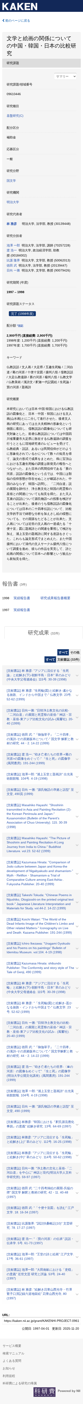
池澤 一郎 (13, 245)
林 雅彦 (12, 223)
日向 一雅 (13, 270)
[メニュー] (78, 5)
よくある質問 (12, 1360)
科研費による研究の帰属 (20, 1383)
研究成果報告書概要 (55, 598)
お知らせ (9, 1368)
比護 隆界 (13, 260)
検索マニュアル (13, 1353)
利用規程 (9, 1376)
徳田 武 (12, 265)
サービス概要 (12, 1346)
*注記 (20, 325)
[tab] (43, 632)
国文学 (11, 180)
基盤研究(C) (15, 115)
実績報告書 (22, 598)
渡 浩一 (12, 250)
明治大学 (13, 202)
